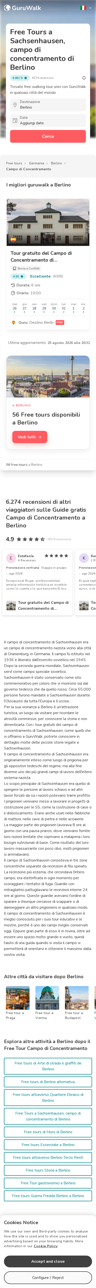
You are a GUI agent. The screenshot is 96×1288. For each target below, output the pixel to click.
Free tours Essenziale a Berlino (48, 1144)
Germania (36, 163)
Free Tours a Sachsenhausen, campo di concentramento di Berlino (48, 1116)
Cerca (48, 136)
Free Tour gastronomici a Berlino (48, 1183)
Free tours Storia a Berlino (48, 1170)
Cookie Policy (45, 1246)
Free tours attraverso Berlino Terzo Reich (48, 1157)
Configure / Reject (48, 1277)
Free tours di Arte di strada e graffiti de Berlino (48, 1066)
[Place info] (84, 78)
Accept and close (48, 1261)
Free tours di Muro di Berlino (48, 1132)
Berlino (56, 163)
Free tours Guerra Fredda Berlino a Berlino (48, 1196)
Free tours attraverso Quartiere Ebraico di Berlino (48, 1097)
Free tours (14, 163)
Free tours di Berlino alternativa (48, 1082)
